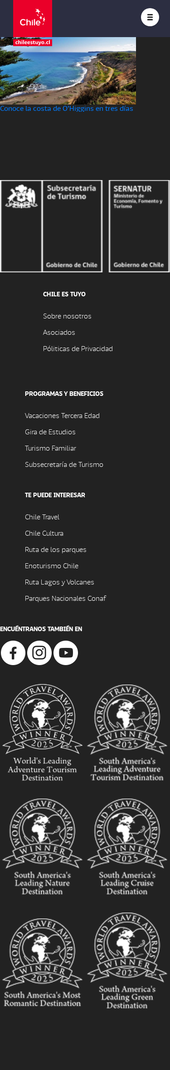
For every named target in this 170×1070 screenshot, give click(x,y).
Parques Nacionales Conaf (65, 598)
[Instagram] (39, 651)
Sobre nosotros (67, 315)
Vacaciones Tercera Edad (62, 415)
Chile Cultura (44, 532)
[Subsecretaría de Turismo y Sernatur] (85, 225)
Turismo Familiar (50, 447)
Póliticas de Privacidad (78, 348)
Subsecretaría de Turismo (64, 464)
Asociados (59, 332)
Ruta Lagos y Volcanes (59, 581)
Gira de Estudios (50, 431)
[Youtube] (65, 651)
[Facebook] (13, 651)
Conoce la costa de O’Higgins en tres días (66, 108)
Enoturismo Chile (51, 565)
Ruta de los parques (56, 549)
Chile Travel (42, 516)
